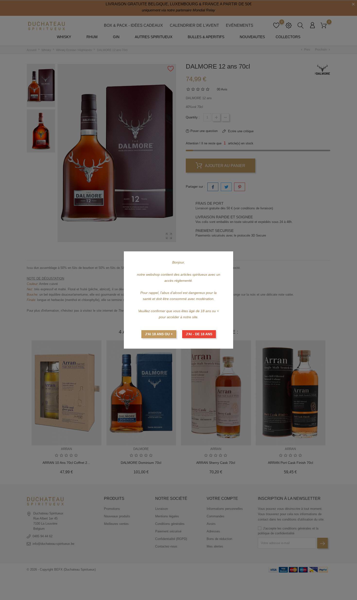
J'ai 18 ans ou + (159, 334)
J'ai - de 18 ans (199, 334)
